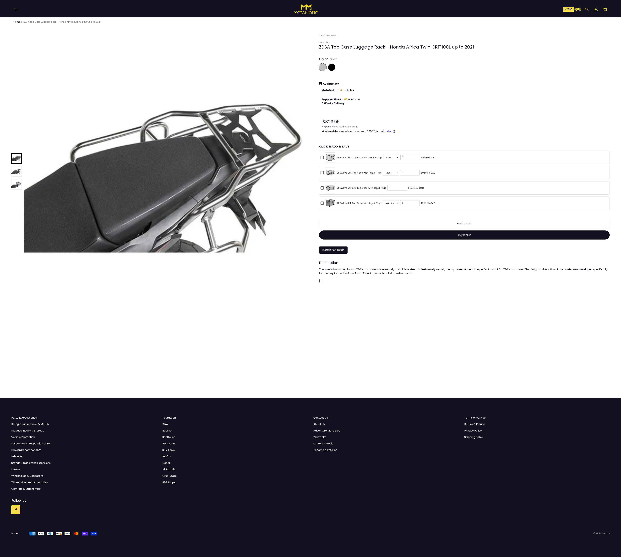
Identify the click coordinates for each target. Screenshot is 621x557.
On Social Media (323, 443)
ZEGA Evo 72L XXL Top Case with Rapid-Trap (361, 188)
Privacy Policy (473, 430)
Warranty (319, 437)
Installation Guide (333, 250)
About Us (319, 424)
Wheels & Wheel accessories (29, 482)
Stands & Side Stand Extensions (31, 463)
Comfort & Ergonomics (26, 489)
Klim (165, 424)
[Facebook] (15, 509)
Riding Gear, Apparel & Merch (30, 424)
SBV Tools (168, 450)
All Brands (168, 469)
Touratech (169, 418)
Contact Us (320, 418)
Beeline (167, 430)
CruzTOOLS (169, 476)
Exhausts (16, 456)
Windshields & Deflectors (27, 476)
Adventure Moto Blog (326, 430)
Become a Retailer (325, 450)
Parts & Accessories (24, 418)
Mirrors (15, 469)
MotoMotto (602, 533)
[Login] (596, 9)
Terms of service (475, 418)
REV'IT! (166, 456)
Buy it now (464, 235)
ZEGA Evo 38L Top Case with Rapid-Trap (359, 157)
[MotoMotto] (295, 9)
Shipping (327, 126)
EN (13, 533)
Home (17, 21)
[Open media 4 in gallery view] (16, 184)
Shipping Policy (473, 437)
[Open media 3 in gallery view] (16, 171)
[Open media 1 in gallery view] (16, 158)
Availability (331, 84)
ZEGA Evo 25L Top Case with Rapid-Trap (359, 172)
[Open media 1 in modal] (168, 171)
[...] (321, 281)
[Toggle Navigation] (15, 9)
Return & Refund (474, 424)
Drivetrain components (26, 450)
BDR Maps (168, 482)
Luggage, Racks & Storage (27, 430)
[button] (587, 9)
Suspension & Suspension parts (31, 443)
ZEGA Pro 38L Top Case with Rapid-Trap (359, 203)
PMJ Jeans (169, 443)
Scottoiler (168, 437)
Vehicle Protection (23, 437)
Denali (166, 463)
